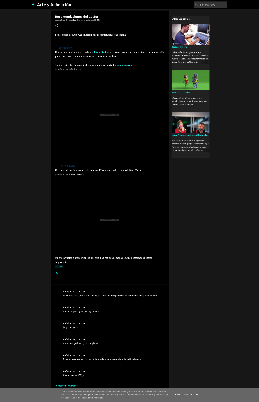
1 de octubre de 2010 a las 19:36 (79, 299)
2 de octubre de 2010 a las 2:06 (78, 331)
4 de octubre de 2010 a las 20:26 (79, 379)
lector (59, 266)
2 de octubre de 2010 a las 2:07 (78, 347)
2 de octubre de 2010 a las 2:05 (78, 315)
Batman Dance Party (181, 93)
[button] (56, 25)
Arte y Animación (54, 4)
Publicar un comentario (66, 385)
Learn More (182, 394)
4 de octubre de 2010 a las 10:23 (79, 363)
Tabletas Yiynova (179, 47)
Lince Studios (101, 52)
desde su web (124, 65)
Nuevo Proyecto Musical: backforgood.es (190, 135)
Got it (194, 394)
